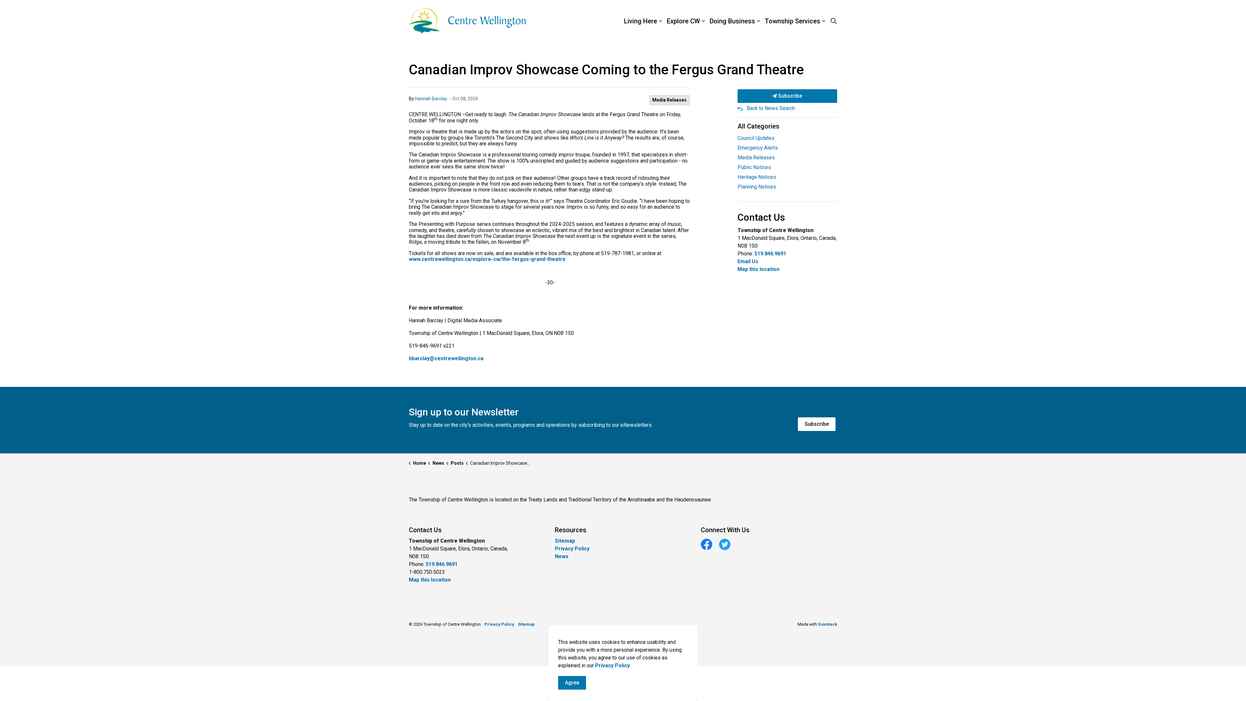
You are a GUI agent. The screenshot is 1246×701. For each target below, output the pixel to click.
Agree (572, 683)
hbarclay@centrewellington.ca (446, 358)
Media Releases (669, 100)
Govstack (827, 624)
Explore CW (683, 21)
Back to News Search (771, 108)
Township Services (792, 21)
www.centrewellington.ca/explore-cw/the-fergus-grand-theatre (487, 259)
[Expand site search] (833, 21)
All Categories (758, 126)
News (561, 556)
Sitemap (565, 541)
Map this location (758, 269)
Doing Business (732, 21)
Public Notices (754, 167)
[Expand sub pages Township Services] (839, 21)
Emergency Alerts (758, 148)
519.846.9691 (770, 254)
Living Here (640, 21)
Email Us (748, 261)
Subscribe (789, 96)
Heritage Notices (757, 177)
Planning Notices (757, 187)
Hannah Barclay (431, 98)
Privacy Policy (572, 549)
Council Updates (756, 138)
